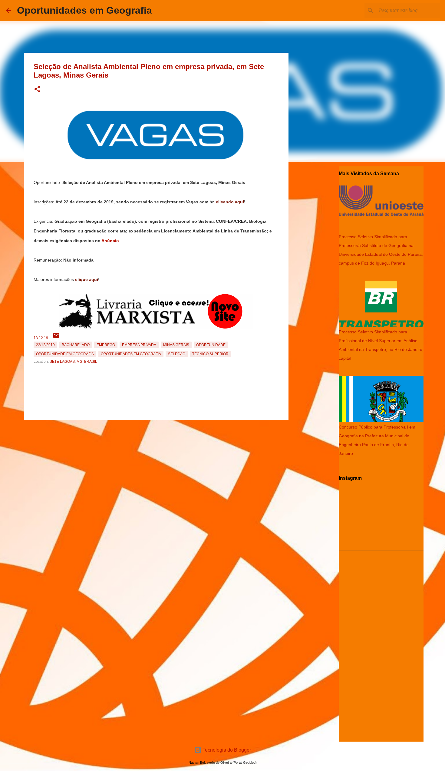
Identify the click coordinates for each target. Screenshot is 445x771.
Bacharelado (76, 345)
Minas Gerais (176, 345)
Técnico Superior (210, 354)
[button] (37, 89)
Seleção (176, 354)
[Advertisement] (156, 464)
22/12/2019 (45, 345)
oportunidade (211, 345)
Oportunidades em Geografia (84, 10)
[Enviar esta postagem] (56, 338)
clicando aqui (230, 201)
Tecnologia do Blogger (226, 750)
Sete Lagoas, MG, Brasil (73, 361)
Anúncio (110, 240)
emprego (106, 345)
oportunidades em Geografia (131, 354)
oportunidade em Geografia (65, 354)
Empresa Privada (139, 345)
